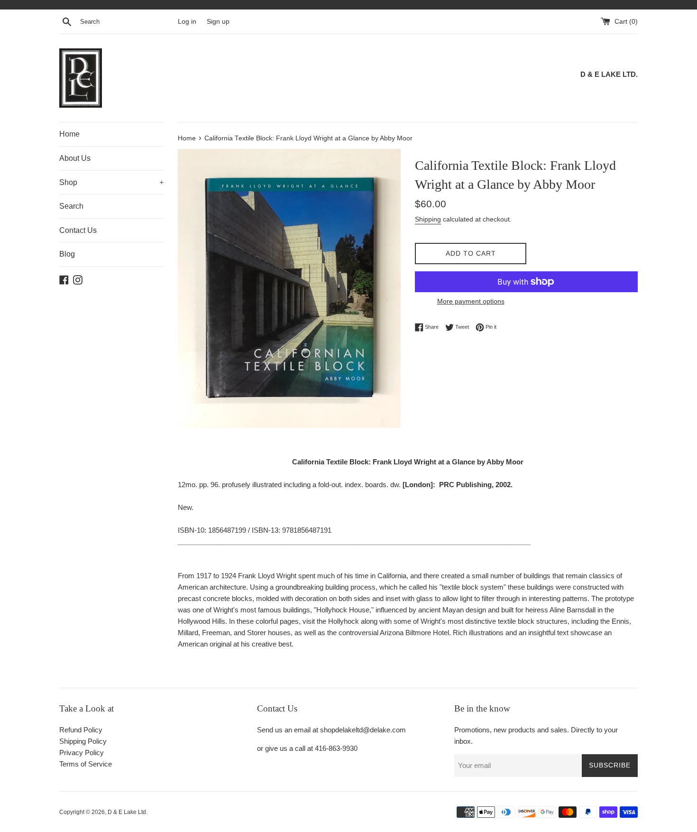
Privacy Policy (81, 753)
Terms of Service (85, 764)
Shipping (428, 219)
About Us (75, 158)
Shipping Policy (83, 741)
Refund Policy (80, 730)
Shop (111, 182)
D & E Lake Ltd (127, 812)
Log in (187, 21)
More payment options (470, 301)
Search (71, 206)
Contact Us (78, 230)
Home (69, 134)
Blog (67, 254)
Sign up (218, 21)
